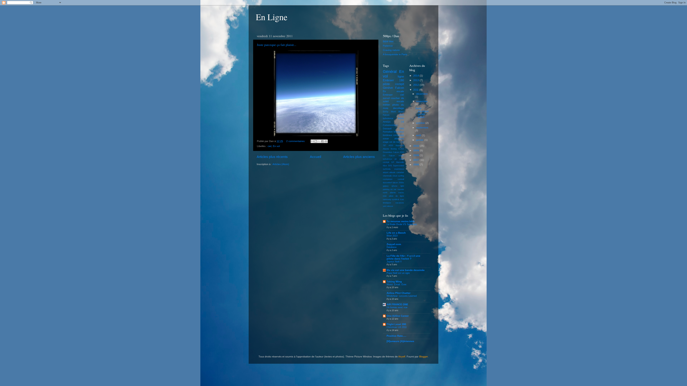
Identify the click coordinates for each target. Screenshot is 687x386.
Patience (388, 45)
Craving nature (391, 50)
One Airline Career (398, 316)
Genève (388, 87)
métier (386, 104)
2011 (416, 89)
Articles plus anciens (359, 157)
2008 (416, 155)
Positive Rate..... (396, 336)
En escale (393, 91)
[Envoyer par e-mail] (312, 141)
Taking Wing (394, 281)
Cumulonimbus (390, 125)
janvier (420, 140)
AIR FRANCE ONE (397, 304)
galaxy (386, 186)
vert (384, 206)
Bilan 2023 (392, 235)
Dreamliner (387, 152)
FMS (401, 128)
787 (384, 145)
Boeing (394, 149)
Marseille (400, 162)
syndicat (395, 199)
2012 (416, 85)
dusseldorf (387, 182)
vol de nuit (394, 142)
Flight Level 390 (396, 324)
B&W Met (388, 41)
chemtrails (387, 176)
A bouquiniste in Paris (395, 54)
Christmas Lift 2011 (397, 327)
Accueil (315, 157)
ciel (269, 146)
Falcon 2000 (393, 115)
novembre (422, 101)
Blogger (423, 356)
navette (401, 189)
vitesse (390, 206)
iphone (394, 186)
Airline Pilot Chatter (398, 293)
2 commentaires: (296, 141)
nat (395, 189)
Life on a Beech (396, 232)
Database (391, 247)
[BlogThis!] (316, 141)
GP (392, 162)
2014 (416, 75)
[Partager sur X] (319, 141)
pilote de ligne (396, 196)
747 (402, 142)
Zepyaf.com (394, 244)
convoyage (398, 135)
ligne (401, 76)
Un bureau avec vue (397, 307)
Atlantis (386, 149)
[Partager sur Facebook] (322, 141)
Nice (385, 166)
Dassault (387, 128)
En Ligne (271, 17)
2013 (416, 80)
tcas (402, 199)
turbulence (388, 118)
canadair (400, 172)
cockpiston (387, 179)
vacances (399, 203)
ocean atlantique (393, 138)
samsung (387, 199)
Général (390, 71)
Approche (400, 145)
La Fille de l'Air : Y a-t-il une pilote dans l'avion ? (403, 257)
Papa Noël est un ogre (398, 273)
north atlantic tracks (393, 192)
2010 (416, 146)
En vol (276, 146)
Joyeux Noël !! (394, 261)
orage (386, 142)
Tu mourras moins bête (401, 221)
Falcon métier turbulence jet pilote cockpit (393, 159)
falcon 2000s (398, 182)
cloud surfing (398, 176)
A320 (391, 145)
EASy (385, 111)
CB (402, 122)
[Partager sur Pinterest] (326, 141)
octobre (420, 123)
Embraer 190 (393, 80)
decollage (398, 108)
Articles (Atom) (280, 164)
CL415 (401, 149)
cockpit (399, 84)
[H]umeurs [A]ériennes (400, 341)
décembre (422, 94)
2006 (416, 164)
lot (392, 189)
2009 (416, 150)
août (419, 135)
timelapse (387, 203)
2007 (416, 160)
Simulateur (398, 132)
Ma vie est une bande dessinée (406, 270)
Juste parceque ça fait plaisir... (276, 45)
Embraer (388, 94)
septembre (422, 127)
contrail (401, 179)
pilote (386, 84)
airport (385, 172)
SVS (390, 166)
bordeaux (387, 135)
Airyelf (401, 356)
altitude (392, 172)
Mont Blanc (397, 111)
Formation (388, 132)
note (385, 196)
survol (386, 98)
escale (400, 101)
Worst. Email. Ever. (397, 284)
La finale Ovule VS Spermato (402, 224)
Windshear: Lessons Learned (402, 296)
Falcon (399, 87)
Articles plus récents (272, 157)
